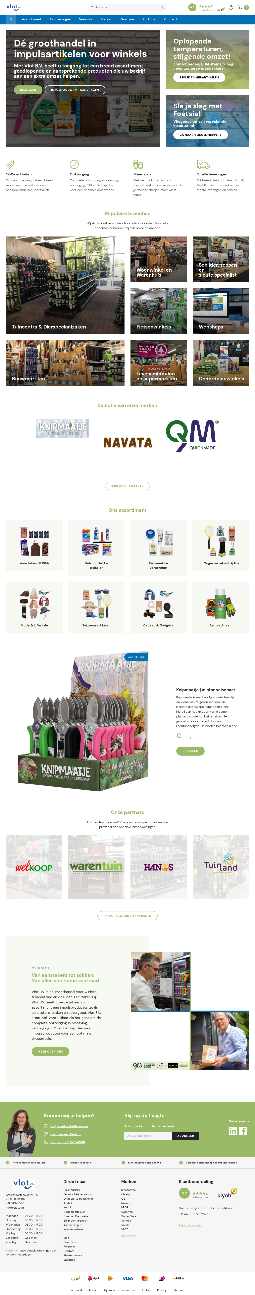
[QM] (192, 436)
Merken (106, 19)
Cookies (146, 1290)
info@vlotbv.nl (15, 1207)
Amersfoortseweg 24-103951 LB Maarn (22, 1197)
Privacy (162, 1290)
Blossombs (128, 1190)
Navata (125, 1203)
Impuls (68, 1207)
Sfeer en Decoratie (76, 1216)
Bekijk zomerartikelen (199, 77)
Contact (170, 19)
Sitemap (178, 1290)
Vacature (69, 1259)
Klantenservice (73, 1255)
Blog (66, 1238)
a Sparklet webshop (84, 1290)
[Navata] (127, 442)
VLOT (124, 1229)
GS (123, 1198)
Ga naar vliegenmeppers (200, 135)
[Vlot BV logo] (13, 7)
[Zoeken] (163, 7)
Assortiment (31, 19)
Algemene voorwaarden (119, 1290)
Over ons (127, 19)
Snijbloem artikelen (76, 1220)
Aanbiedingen (60, 19)
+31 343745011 (15, 1203)
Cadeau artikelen (74, 1212)
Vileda (125, 1225)
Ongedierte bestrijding (78, 1198)
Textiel (68, 1203)
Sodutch (127, 1212)
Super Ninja (128, 1216)
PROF (124, 1207)
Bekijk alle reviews (190, 1225)
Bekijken (190, 751)
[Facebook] (243, 1131)
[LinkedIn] (233, 1131)
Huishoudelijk (72, 1190)
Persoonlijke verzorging (78, 1194)
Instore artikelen (74, 1229)
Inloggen (28, 90)
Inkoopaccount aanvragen (75, 90)
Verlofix (126, 1220)
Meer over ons (50, 1051)
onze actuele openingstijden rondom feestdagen (31, 1252)
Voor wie (86, 19)
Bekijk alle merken (127, 486)
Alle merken (128, 1236)
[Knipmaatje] (62, 428)
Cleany (125, 1194)
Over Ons (70, 1242)
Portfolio (149, 19)
